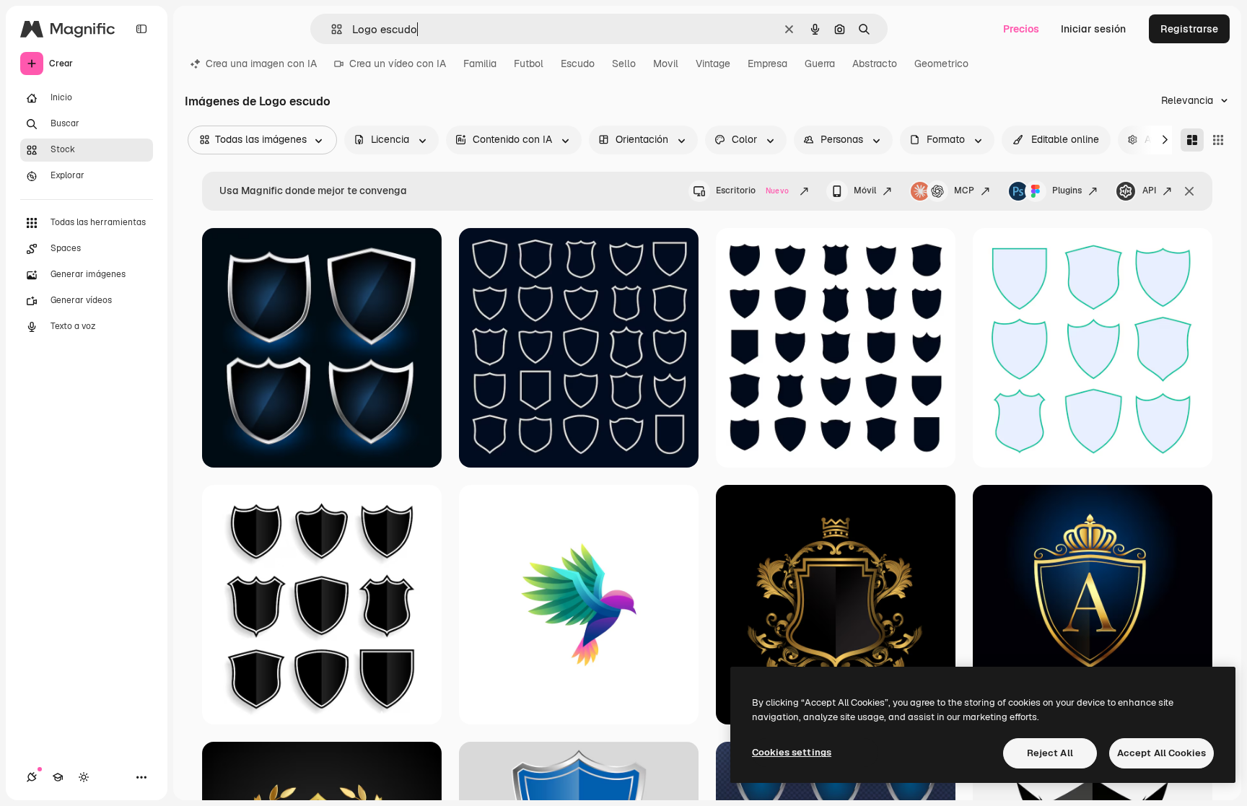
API (1149, 190)
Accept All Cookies (1161, 753)
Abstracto (874, 63)
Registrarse (1189, 28)
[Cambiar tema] (83, 777)
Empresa (767, 63)
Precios (1021, 28)
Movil (665, 63)
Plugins (1067, 190)
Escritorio (752, 190)
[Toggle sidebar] (141, 28)
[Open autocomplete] (331, 29)
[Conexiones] (31, 777)
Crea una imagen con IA (261, 63)
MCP (964, 190)
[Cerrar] (1189, 191)
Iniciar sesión (1093, 28)
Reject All (1050, 753)
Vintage (713, 63)
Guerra (820, 63)
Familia (479, 63)
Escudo (578, 63)
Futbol (528, 63)
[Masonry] (1192, 140)
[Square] (1218, 140)
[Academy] (57, 777)
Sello (624, 63)
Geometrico (941, 63)
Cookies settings (791, 752)
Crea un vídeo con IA (397, 63)
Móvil (865, 190)
